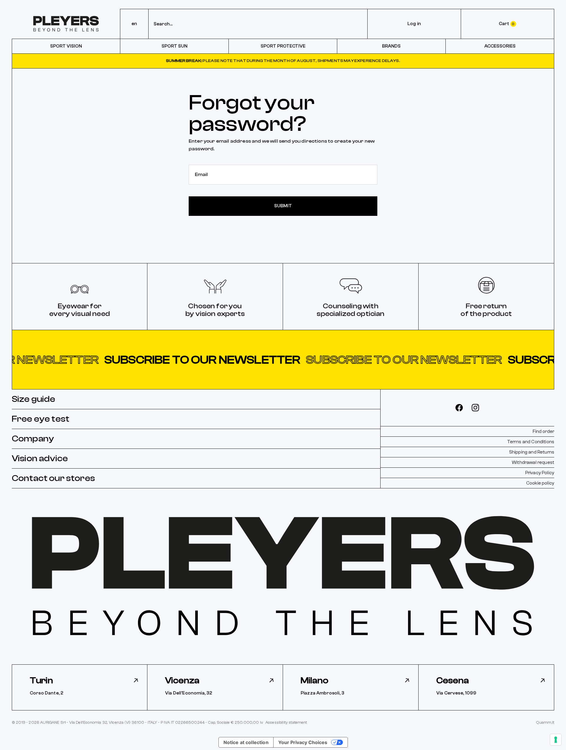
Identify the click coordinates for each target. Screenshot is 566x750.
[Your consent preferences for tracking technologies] (555, 739)
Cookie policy (540, 483)
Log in (414, 23)
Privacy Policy (539, 472)
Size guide (33, 399)
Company (33, 438)
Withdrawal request (533, 462)
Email (200, 170)
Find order (543, 431)
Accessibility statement (286, 722)
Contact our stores (53, 478)
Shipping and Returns (531, 452)
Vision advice (40, 458)
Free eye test (40, 419)
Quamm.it (545, 722)
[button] (283, 359)
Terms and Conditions (530, 441)
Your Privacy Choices (302, 742)
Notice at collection (246, 742)
